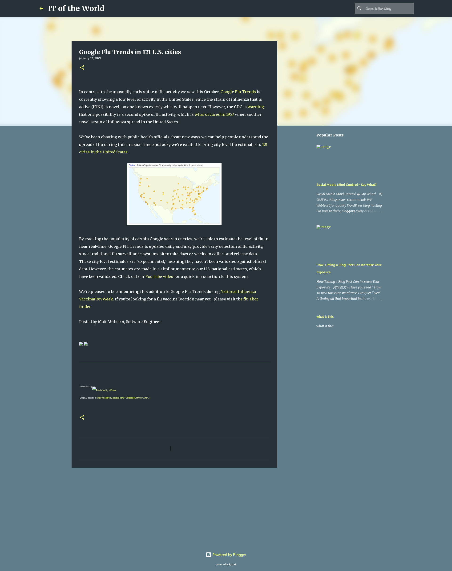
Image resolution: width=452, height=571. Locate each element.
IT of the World (76, 8)
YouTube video (159, 276)
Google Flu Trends (238, 91)
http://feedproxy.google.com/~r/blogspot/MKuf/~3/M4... (123, 398)
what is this (325, 317)
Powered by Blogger (228, 555)
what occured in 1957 (214, 114)
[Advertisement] (174, 508)
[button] (82, 68)
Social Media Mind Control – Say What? (346, 185)
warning (256, 106)
